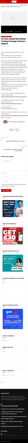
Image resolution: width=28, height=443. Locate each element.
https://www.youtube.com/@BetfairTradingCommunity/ (14, 115)
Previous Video (4, 137)
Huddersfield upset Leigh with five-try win (12, 426)
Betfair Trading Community (12, 5)
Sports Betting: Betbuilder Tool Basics (15, 141)
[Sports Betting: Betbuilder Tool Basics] (3, 141)
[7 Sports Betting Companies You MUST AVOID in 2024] (25, 150)
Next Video (24, 146)
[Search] (26, 1)
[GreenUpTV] (14, 2)
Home (2, 5)
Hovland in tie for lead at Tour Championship (12, 409)
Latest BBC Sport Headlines (9, 406)
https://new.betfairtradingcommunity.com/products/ (14, 96)
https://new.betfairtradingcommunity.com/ (11, 103)
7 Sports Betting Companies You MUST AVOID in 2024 (12, 150)
